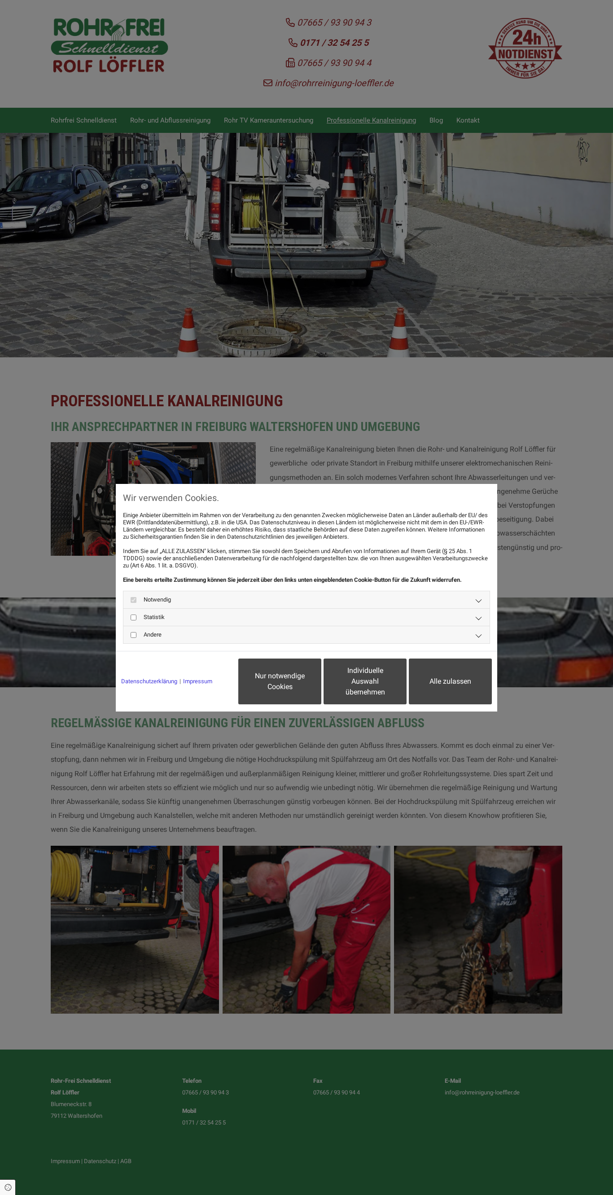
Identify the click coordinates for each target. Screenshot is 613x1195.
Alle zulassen (450, 681)
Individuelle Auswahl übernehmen (365, 681)
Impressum (197, 681)
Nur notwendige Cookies (280, 681)
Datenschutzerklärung (149, 681)
